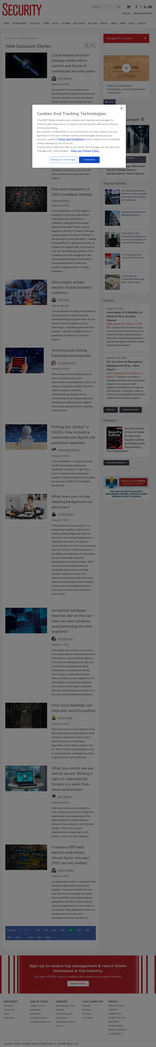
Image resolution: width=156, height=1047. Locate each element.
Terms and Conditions (71, 139)
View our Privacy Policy (85, 151)
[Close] (121, 108)
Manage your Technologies (64, 159)
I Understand (89, 159)
